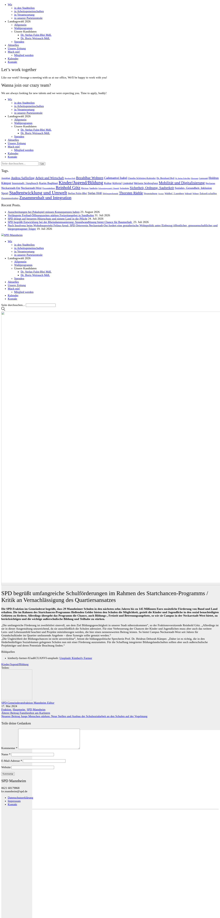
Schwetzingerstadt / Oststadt (108, 188)
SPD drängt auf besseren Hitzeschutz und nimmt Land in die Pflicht (47, 218)
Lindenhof (128, 183)
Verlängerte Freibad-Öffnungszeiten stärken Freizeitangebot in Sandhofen (51, 215)
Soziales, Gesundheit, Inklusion (193, 188)
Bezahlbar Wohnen (89, 178)
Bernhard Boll (70, 178)
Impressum (14, 801)
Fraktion (6, 709)
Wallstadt (188, 193)
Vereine (161, 194)
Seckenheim (124, 188)
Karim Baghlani (48, 183)
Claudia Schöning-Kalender (142, 178)
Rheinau (85, 188)
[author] (16, 808)
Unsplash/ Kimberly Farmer (75, 658)
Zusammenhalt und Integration (45, 197)
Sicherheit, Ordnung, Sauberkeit (152, 188)
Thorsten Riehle (131, 193)
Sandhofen (93, 188)
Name (5, 754)
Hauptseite (19, 709)
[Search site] (3, 309)
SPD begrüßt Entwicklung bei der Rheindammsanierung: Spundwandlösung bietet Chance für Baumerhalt (70, 222)
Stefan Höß (95, 193)
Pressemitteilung (48, 188)
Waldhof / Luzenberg (174, 193)
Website (6, 767)
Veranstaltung (150, 193)
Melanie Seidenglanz (146, 183)
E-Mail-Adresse (11, 760)
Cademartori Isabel (115, 178)
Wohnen (195, 193)
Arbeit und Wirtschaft (49, 178)
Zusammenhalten (10, 198)
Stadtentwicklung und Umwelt (38, 192)
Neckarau (210, 183)
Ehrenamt (194, 178)
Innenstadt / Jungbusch (25, 183)
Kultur (108, 183)
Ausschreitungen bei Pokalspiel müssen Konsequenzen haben (44, 212)
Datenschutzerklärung (20, 797)
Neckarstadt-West (31, 188)
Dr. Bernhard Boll (165, 178)
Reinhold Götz (68, 187)
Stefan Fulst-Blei (77, 193)
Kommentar (9, 748)
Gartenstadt (203, 178)
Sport (4, 193)
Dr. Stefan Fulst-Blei (182, 178)
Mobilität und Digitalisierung (182, 183)
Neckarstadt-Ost (10, 188)
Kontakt (12, 804)
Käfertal (117, 183)
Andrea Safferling (22, 178)
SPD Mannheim (36, 709)
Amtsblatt (5, 178)
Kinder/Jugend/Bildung (81, 182)
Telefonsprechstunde (110, 193)
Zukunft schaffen (208, 193)
